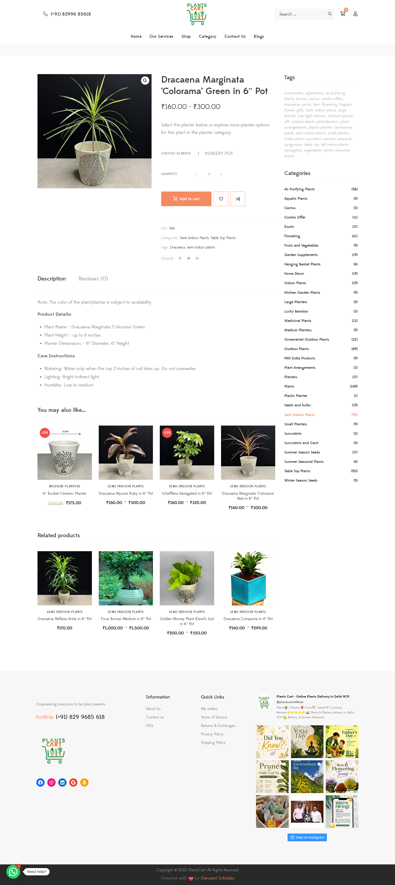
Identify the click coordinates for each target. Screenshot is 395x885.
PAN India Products (299, 358)
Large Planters (295, 302)
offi (286, 121)
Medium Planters (64, 486)
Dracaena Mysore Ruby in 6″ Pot (126, 493)
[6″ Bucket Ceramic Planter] (64, 453)
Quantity (169, 174)
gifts (300, 110)
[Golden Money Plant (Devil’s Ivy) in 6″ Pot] (187, 578)
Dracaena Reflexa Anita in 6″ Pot (65, 618)
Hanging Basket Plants (302, 264)
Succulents (293, 433)
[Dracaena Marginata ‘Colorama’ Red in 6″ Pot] (248, 453)
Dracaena (177, 247)
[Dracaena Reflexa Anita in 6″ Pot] (64, 578)
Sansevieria (343, 127)
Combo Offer (294, 217)
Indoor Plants (325, 110)
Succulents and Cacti (301, 443)
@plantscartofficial (290, 702)
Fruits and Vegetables (301, 245)
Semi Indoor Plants (194, 238)
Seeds (289, 133)
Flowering (329, 104)
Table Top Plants (223, 238)
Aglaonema (314, 93)
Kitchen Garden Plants (302, 292)
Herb (309, 110)
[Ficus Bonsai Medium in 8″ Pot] (126, 578)
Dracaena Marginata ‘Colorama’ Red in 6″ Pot (248, 496)
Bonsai (301, 98)
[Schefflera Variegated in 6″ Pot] (187, 453)
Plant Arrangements (299, 367)
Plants (289, 386)
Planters (290, 377)
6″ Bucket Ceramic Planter (64, 493)
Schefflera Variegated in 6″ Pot (187, 493)
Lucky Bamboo (296, 311)
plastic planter (320, 127)
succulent (313, 138)
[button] (145, 80)
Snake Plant (293, 138)
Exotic (306, 104)
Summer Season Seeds (302, 452)
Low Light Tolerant (312, 116)
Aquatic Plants (295, 198)
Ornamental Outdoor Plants (306, 339)
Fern (316, 104)
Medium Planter (340, 116)
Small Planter (338, 133)
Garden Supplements (301, 255)
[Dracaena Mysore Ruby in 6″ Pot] (126, 453)
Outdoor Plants (303, 121)
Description (51, 278)
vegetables (313, 150)
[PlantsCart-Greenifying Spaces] (197, 14)
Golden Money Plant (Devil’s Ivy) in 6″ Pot (187, 621)
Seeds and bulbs (297, 405)
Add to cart (190, 199)
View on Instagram (310, 837)
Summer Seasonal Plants (304, 461)
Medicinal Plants (297, 320)
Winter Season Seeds (301, 480)
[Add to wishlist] (221, 199)
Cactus (314, 98)
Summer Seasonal (337, 138)
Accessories (293, 93)
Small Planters (295, 424)
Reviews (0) (93, 278)
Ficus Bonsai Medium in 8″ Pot (126, 618)
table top (311, 144)
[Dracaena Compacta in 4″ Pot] (248, 578)
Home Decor (294, 273)
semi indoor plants (201, 247)
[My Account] (355, 14)
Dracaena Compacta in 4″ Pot (248, 618)
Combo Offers (332, 98)
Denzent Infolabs (217, 878)
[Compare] (238, 199)
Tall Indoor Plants (334, 144)
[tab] (51, 279)
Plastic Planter (295, 396)
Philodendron (328, 121)
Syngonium (293, 144)
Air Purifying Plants (299, 189)
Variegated (293, 150)
